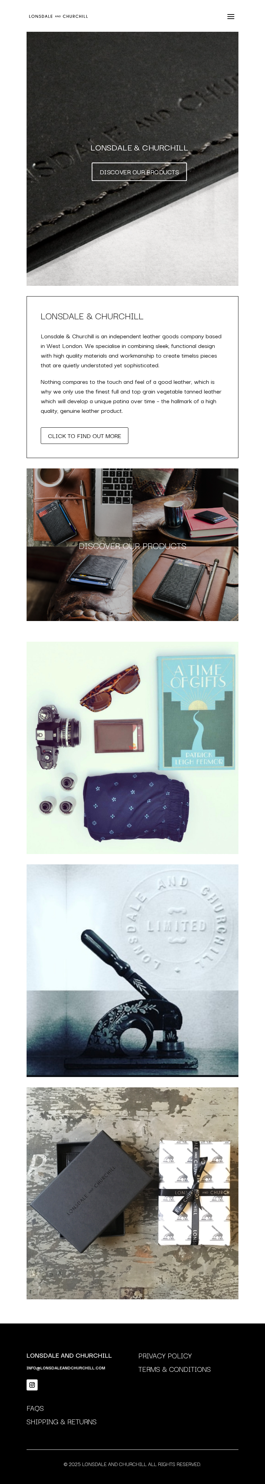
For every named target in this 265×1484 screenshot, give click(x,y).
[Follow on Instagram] (32, 1384)
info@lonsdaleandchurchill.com (66, 1367)
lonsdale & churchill (139, 147)
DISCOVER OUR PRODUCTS (139, 172)
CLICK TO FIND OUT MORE (84, 435)
